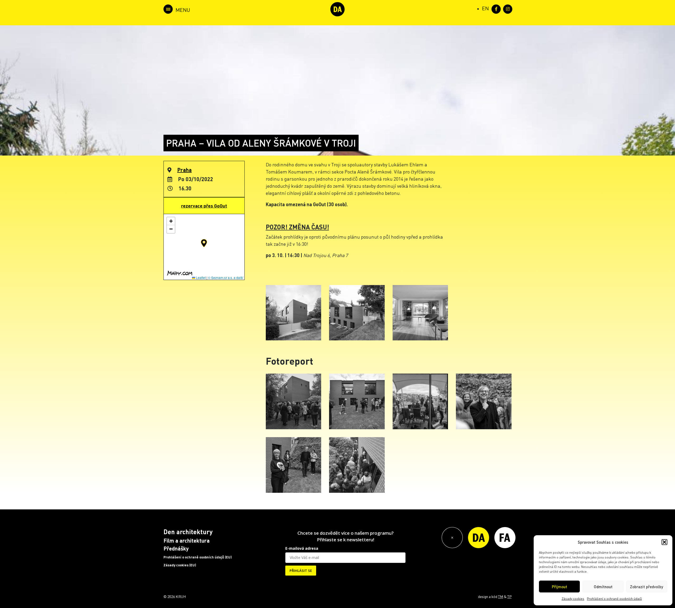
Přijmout (559, 586)
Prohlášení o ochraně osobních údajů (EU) (197, 557)
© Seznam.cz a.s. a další (225, 277)
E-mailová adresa (301, 548)
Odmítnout (603, 586)
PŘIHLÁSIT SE (301, 570)
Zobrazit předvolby (646, 586)
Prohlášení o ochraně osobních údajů (614, 599)
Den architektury (188, 532)
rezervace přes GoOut (204, 206)
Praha (184, 169)
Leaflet (200, 277)
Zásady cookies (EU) (179, 565)
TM (500, 596)
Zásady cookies (573, 599)
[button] (664, 542)
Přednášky (176, 548)
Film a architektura (186, 540)
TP (509, 596)
